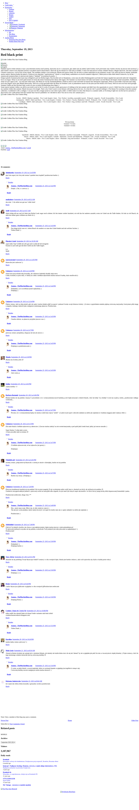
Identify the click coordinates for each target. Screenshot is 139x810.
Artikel (11, 17)
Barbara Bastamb (12, 395)
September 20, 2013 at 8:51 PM (25, 557)
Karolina (9, 639)
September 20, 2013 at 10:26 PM (23, 639)
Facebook (21, 24)
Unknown (9, 271)
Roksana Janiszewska (13, 681)
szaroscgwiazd (11, 260)
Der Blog (12, 34)
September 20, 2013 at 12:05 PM (26, 260)
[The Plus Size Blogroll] (9, 789)
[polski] (3, 63)
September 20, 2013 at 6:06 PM (29, 395)
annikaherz (10, 199)
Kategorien (8, 7)
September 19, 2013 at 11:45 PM (25, 172)
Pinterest (19, 28)
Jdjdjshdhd (10, 524)
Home (70, 720)
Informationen (9, 30)
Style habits (6, 780)
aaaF (8, 150)
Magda (8, 357)
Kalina (8, 384)
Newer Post (4, 720)
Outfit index (9, 5)
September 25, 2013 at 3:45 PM (45, 316)
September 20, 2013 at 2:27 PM (23, 330)
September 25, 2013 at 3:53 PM (45, 626)
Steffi (7, 211)
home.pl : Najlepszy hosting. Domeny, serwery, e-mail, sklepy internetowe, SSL (30, 766)
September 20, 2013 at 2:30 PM (21, 357)
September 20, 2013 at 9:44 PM (20, 584)
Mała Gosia (10, 650)
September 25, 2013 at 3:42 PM (45, 186)
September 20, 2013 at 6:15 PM (23, 424)
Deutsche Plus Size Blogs (17, 39)
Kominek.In (7, 772)
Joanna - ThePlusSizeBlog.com (15, 148)
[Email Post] (32, 148)
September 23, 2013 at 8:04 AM (31, 681)
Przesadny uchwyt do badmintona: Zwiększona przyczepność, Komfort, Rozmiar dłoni (30, 761)
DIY (10, 18)
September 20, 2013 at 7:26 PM (23, 487)
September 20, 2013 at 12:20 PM (23, 271)
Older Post (134, 720)
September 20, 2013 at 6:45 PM (26, 460)
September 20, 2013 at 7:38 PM (24, 524)
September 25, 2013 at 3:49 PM (45, 505)
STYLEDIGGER (9, 779)
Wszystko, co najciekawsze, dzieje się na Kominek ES (20, 774)
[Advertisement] (36, 158)
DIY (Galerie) (13, 20)
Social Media (9, 22)
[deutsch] (4, 65)
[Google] (6, 146)
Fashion (11, 9)
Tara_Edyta (10, 557)
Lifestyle (12, 13)
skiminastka (10, 172)
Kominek (6, 759)
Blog (6, 3)
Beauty (11, 11)
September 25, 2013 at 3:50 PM (45, 541)
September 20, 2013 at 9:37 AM (20, 211)
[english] (4, 67)
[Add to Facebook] (2, 146)
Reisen (11, 15)
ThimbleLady (10, 460)
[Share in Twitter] (4, 146)
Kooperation (13, 36)
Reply (8, 178)
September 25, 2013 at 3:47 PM (45, 410)
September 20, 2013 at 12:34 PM (23, 301)
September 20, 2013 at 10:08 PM (37, 611)
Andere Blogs (9, 38)
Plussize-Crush (11, 241)
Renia (8, 584)
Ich (10, 32)
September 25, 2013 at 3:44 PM (45, 286)
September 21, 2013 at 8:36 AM (24, 650)
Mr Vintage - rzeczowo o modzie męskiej (17, 785)
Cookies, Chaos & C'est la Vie (16, 611)
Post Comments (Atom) (17, 724)
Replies (10, 182)
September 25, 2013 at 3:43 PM (45, 226)
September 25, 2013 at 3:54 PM (45, 666)
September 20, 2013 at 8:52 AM (24, 199)
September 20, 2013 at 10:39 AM (27, 241)
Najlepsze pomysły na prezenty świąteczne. (17, 768)
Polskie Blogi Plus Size (16, 41)
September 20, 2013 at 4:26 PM (21, 384)
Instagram (21, 26)
